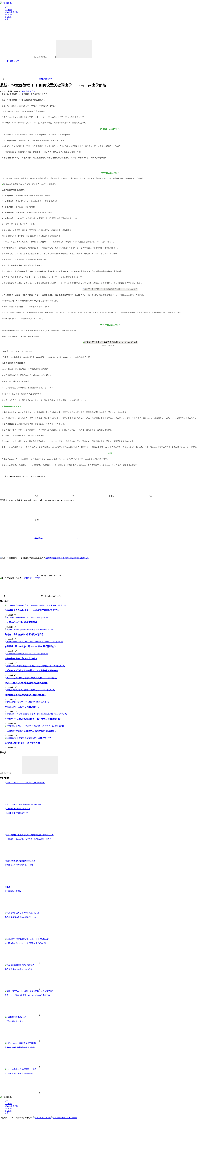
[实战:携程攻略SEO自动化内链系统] (19, 965)
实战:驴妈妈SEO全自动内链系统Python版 (21, 917)
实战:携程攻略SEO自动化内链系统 (18, 969)
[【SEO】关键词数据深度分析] (17, 809)
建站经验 (8, 15)
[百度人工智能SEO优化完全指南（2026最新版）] (25, 783)
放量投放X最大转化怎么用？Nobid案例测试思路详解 (30, 646)
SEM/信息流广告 (11, 12)
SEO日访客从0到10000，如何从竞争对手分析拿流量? (26, 943)
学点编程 (8, 17)
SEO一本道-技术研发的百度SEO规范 (19, 1073)
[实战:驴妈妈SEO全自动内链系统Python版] (22, 913)
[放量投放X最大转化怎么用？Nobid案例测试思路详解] (27, 642)
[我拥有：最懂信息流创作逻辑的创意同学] (22, 630)
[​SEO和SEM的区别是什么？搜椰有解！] (21, 738)
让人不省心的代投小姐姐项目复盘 (21, 622)
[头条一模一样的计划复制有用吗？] (19, 654)
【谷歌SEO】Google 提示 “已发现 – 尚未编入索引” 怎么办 (28, 839)
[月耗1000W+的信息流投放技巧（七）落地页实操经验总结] (29, 714)
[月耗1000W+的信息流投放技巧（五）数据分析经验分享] (28, 666)
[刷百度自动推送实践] (7, 887)
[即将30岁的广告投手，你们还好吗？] (20, 702)
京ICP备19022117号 (43, 1118)
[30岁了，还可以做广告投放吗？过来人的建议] (24, 678)
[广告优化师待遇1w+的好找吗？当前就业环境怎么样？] (28, 726)
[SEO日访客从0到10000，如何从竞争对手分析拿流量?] (27, 939)
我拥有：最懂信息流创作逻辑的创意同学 (24, 634)
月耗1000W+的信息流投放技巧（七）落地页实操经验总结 (32, 719)
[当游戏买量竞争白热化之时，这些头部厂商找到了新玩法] (29, 605)
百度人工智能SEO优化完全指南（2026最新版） (24, 804)
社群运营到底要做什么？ (15, 1021)
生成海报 (38, 538)
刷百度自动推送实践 (13, 891)
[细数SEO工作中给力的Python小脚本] (20, 861)
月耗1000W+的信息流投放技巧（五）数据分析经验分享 (31, 670)
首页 (6, 7)
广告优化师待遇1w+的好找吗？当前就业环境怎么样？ (30, 731)
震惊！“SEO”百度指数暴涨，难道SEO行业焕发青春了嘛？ (28, 995)
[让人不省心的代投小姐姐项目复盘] (19, 618)
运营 (6, 19)
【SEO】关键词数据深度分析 (16, 813)
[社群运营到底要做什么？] (16, 1017)
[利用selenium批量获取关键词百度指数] (21, 1043)
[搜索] (74, 49)
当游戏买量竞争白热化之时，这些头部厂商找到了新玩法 (32, 610)
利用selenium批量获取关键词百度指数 (20, 1047)
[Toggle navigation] (1, 1)
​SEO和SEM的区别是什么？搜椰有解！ (23, 743)
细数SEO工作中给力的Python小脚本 (19, 865)
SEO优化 (8, 10)
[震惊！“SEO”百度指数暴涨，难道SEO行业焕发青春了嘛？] (29, 991)
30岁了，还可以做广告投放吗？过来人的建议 (26, 682)
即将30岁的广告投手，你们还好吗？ (22, 707)
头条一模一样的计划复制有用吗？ (21, 658)
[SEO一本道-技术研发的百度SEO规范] (20, 1069)
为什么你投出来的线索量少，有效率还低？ (25, 694)
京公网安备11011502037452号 (65, 1118)
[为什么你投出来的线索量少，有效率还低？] (23, 690)
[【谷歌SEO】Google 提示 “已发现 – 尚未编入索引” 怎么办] (29, 835)
